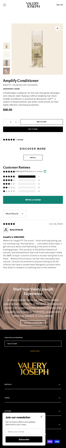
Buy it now (32, 129)
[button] (4, 5)
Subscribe (24, 439)
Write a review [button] (33, 199)
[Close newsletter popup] (41, 416)
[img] (9, 224)
